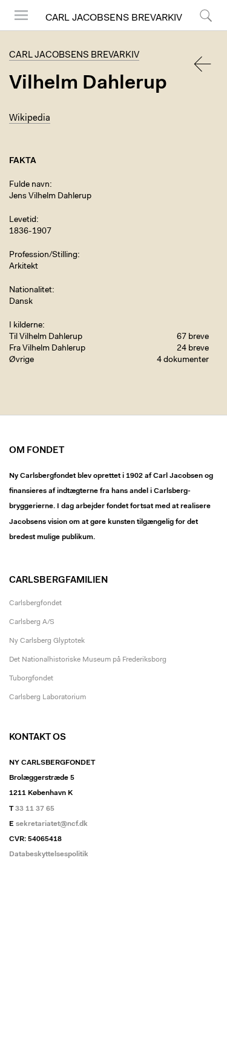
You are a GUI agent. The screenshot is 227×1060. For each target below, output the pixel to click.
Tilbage (203, 64)
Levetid (22, 220)
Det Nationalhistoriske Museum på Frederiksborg (87, 659)
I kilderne (25, 325)
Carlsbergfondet (35, 603)
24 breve (193, 348)
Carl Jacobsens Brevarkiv (113, 18)
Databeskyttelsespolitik (48, 854)
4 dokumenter (183, 360)
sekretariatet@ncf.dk (52, 824)
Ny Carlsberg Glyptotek (47, 641)
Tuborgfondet (31, 678)
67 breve (193, 337)
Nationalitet (30, 290)
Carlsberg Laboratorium (47, 697)
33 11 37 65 (34, 809)
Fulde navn (29, 185)
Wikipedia (29, 118)
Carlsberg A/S (31, 622)
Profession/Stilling (43, 255)
